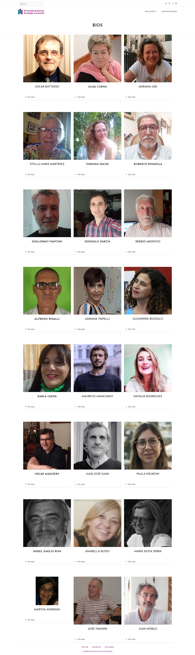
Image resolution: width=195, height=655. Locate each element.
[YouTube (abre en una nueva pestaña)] (175, 3)
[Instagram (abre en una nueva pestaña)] (172, 3)
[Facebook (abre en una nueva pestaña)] (169, 3)
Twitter (84, 647)
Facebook (96, 647)
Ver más (30, 97)
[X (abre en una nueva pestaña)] (166, 3)
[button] (47, 97)
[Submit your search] (41, 3)
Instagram (109, 647)
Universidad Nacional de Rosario (97, 651)
